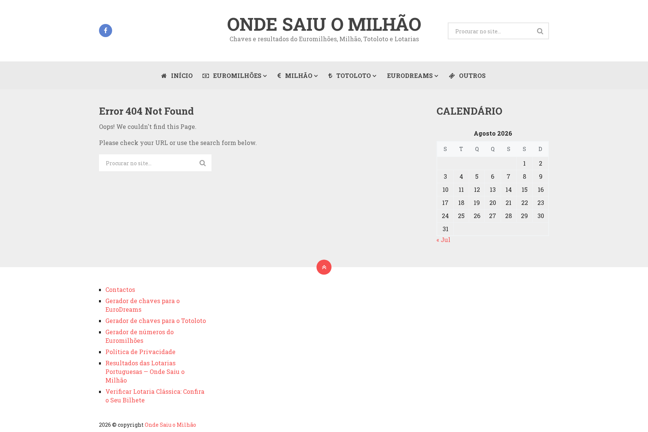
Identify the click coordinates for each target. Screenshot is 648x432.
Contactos (120, 289)
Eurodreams (410, 75)
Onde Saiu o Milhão (324, 24)
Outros (472, 75)
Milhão (298, 75)
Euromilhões (236, 75)
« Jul (443, 240)
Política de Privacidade (140, 352)
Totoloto (353, 75)
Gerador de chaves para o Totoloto (155, 320)
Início (181, 75)
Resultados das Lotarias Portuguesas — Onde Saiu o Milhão (144, 371)
